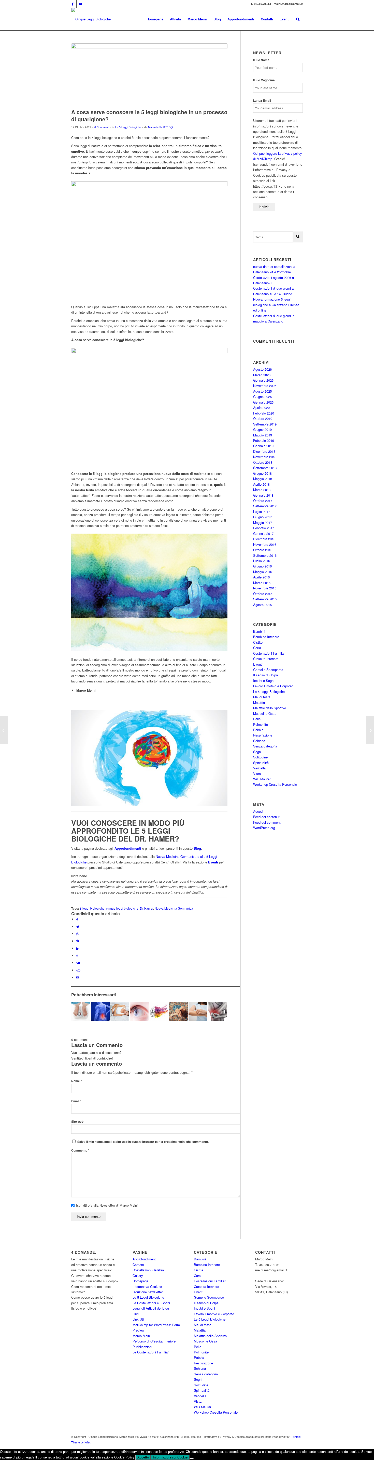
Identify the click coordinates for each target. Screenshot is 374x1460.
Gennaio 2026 (263, 380)
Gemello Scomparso (268, 669)
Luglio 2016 (261, 560)
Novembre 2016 (264, 544)
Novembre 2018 (264, 456)
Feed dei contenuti (266, 816)
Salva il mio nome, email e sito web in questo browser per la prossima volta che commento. (143, 1142)
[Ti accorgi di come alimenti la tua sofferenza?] (370, 730)
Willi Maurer (261, 779)
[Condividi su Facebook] (77, 919)
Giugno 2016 (262, 566)
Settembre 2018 (265, 467)
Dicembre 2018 (264, 451)
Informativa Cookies (147, 1286)
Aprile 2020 (261, 407)
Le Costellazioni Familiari (151, 1352)
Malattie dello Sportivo (269, 707)
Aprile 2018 (261, 484)
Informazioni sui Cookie (170, 1457)
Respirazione (262, 735)
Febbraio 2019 (263, 440)
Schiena (259, 740)
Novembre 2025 (264, 385)
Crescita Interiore (265, 658)
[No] (192, 1458)
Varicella (259, 768)
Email (76, 1101)
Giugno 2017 (262, 516)
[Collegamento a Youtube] (80, 4)
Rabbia (258, 729)
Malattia (259, 702)
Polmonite (260, 724)
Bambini (259, 631)
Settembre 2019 (265, 424)
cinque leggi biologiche (122, 908)
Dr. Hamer (146, 908)
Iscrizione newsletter (148, 1291)
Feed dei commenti (267, 822)
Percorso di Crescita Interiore (154, 1341)
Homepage (140, 1280)
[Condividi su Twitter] (77, 926)
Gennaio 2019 (263, 445)
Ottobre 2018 (262, 462)
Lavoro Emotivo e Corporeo (273, 685)
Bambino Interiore (266, 636)
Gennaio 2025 (263, 402)
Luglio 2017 (261, 511)
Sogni (257, 751)
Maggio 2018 (262, 478)
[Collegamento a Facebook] (72, 4)
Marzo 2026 (261, 374)
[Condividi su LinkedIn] (77, 948)
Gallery (138, 1275)
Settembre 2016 (265, 555)
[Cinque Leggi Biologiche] (91, 19)
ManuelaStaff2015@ (160, 127)
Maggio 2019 (262, 435)
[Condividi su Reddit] (78, 970)
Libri (136, 1313)
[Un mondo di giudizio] (4, 730)
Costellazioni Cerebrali (149, 1270)
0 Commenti (101, 127)
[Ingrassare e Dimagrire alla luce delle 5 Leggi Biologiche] (80, 1011)
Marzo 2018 (261, 489)
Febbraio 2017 (263, 527)
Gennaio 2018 (263, 495)
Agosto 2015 (262, 604)
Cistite (258, 642)
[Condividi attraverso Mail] (77, 977)
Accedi (258, 811)
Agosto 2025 (262, 391)
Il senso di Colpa (265, 675)
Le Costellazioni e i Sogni (151, 1302)
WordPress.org (264, 827)
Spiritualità (261, 762)
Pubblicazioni (142, 1346)
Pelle (257, 718)
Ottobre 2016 (262, 549)
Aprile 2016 (261, 577)
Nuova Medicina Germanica (174, 908)
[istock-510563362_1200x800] (149, 74)
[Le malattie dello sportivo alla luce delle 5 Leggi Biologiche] (217, 1011)
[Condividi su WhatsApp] (77, 933)
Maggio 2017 (262, 522)
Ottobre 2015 (262, 593)
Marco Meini (142, 1335)
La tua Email (262, 100)
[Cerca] (298, 19)
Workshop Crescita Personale (275, 784)
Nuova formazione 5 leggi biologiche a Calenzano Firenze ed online (276, 305)
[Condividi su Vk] (78, 962)
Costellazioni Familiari (269, 653)
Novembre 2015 (264, 588)
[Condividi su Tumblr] (77, 955)
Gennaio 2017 (263, 533)
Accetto (143, 1457)
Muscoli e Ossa (264, 713)
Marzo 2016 (261, 582)
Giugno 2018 (262, 473)
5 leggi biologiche (92, 908)
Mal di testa (261, 696)
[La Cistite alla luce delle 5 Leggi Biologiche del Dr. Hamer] (119, 1011)
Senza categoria (265, 746)
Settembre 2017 (265, 505)
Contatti (138, 1264)
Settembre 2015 (265, 599)
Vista (257, 773)
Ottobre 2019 (262, 418)
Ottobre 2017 (262, 500)
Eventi (213, 862)
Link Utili (139, 1319)
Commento (80, 1150)
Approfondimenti (144, 1259)
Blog (197, 848)
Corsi (257, 647)
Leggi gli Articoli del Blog (151, 1308)
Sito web (77, 1121)
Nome (76, 1081)
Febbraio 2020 (263, 413)
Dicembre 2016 (264, 538)
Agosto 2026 (262, 369)
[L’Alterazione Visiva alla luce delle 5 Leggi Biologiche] (139, 1011)
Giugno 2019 (262, 429)
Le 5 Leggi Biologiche (128, 127)
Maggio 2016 (262, 571)
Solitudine (260, 757)
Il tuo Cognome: (264, 80)
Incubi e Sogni (263, 680)
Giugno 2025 (262, 396)
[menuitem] (155, 19)
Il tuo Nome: (261, 60)
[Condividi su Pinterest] (77, 941)
